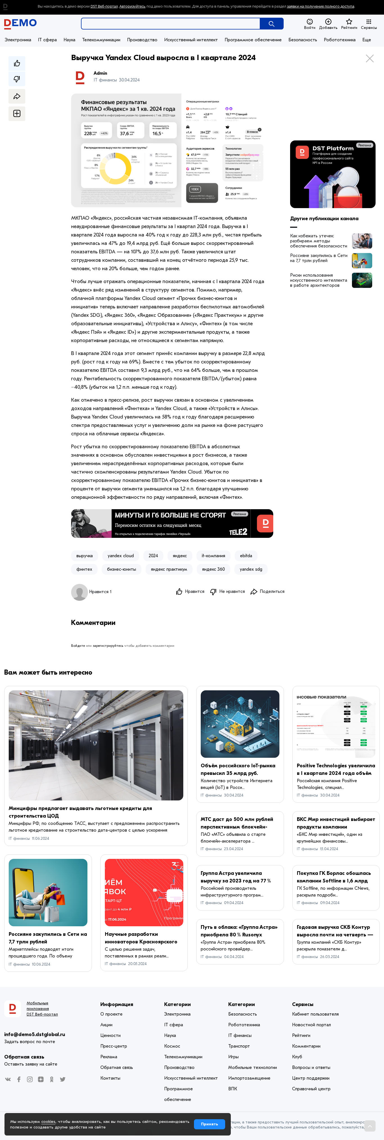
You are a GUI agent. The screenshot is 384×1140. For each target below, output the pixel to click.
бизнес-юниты (121, 569)
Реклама (262, 514)
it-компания (213, 555)
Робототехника (340, 39)
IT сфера (47, 39)
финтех (84, 569)
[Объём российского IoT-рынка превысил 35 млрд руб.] (240, 724)
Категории (177, 1004)
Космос (172, 1046)
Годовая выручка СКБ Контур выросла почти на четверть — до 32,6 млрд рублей (335, 934)
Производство (142, 39)
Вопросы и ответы (311, 1067)
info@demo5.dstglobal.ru (34, 1034)
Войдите (78, 646)
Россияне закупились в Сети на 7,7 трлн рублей (318, 258)
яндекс (180, 555)
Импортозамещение (249, 1078)
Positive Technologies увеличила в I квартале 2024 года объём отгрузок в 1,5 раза (336, 773)
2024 (153, 555)
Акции (106, 1024)
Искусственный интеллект (191, 39)
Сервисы (369, 27)
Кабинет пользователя (315, 1014)
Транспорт (239, 1046)
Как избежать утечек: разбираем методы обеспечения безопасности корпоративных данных (318, 241)
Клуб (297, 1056)
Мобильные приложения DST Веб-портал (42, 1009)
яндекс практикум (169, 569)
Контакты (110, 1078)
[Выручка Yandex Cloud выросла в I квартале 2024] (362, 241)
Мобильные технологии (252, 1067)
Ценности (110, 1035)
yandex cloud (121, 555)
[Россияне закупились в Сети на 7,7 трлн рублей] (48, 892)
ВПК (232, 1088)
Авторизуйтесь (132, 6)
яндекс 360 (213, 569)
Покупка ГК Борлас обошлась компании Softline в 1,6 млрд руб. (334, 880)
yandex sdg (251, 569)
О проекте (111, 1014)
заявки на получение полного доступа (320, 6)
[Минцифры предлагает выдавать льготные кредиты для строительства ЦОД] (96, 745)
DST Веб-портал (104, 6)
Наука (69, 39)
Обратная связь (24, 1057)
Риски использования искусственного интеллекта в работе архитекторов (318, 280)
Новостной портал (311, 1024)
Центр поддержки (310, 1078)
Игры (233, 1056)
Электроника (18, 39)
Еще (366, 39)
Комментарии (306, 1046)
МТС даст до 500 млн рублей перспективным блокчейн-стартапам (237, 827)
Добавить (328, 27)
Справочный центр (311, 1088)
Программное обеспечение (253, 39)
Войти (309, 27)
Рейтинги (349, 27)
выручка (84, 555)
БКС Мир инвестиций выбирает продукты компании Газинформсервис (336, 827)
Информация (116, 1004)
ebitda (246, 555)
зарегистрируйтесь (108, 646)
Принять (209, 1124)
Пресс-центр (113, 1046)
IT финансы (19, 838)
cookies (48, 1121)
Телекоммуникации (101, 39)
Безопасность (302, 39)
